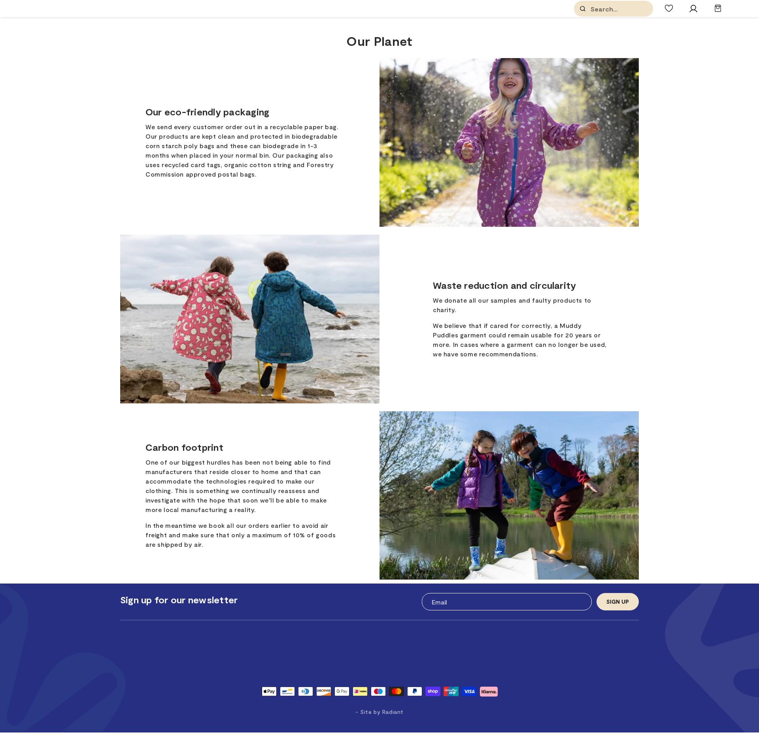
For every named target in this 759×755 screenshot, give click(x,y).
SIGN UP (617, 601)
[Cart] (718, 12)
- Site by (379, 711)
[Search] (583, 9)
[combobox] (630, 9)
